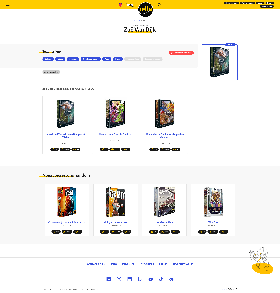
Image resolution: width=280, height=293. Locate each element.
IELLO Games (147, 264)
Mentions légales (50, 289)
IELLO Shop (128, 264)
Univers (48, 59)
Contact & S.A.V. (96, 264)
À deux (260, 3)
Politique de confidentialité (69, 289)
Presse (163, 264)
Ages (107, 59)
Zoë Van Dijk (51, 72)
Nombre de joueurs (90, 59)
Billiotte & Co (233, 289)
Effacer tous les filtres (182, 53)
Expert (269, 3)
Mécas (60, 59)
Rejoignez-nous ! (182, 264)
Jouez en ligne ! (231, 3)
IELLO (114, 264)
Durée (117, 59)
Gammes (73, 59)
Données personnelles (89, 289)
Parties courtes (247, 3)
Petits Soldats (267, 6)
